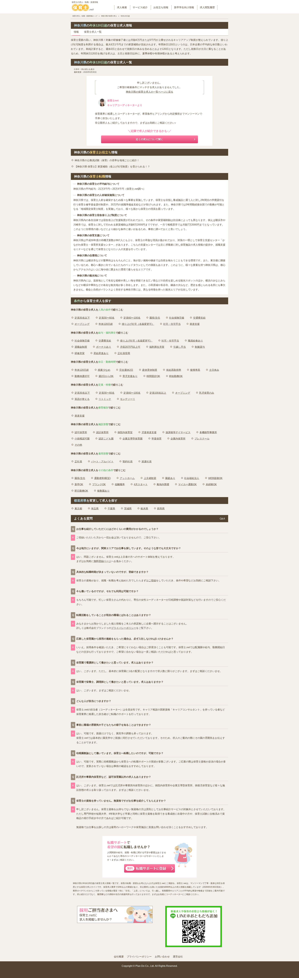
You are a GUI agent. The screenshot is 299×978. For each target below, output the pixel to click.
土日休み (214, 370)
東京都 (78, 508)
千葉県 (111, 508)
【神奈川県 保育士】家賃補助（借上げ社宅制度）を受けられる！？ (112, 166)
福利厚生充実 (156, 347)
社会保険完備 (176, 317)
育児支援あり (130, 376)
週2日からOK (106, 376)
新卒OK (79, 484)
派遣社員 (147, 461)
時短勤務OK (176, 376)
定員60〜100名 (131, 317)
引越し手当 (179, 347)
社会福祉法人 (191, 478)
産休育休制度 (149, 370)
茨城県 (128, 508)
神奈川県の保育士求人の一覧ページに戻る (149, 91)
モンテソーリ (127, 399)
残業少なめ (104, 370)
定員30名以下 (82, 317)
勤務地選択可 (82, 376)
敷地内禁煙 (163, 484)
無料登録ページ (102, 561)
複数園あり (103, 490)
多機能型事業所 (208, 432)
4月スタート (141, 484)
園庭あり (170, 478)
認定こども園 (106, 438)
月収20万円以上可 (130, 347)
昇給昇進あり (101, 353)
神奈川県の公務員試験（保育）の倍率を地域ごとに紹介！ (107, 160)
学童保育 (156, 438)
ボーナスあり (103, 347)
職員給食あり (195, 340)
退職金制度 (81, 347)
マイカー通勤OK (187, 484)
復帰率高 (195, 370)
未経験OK (211, 484)
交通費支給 (199, 317)
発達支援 (195, 324)
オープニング (82, 324)
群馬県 (161, 508)
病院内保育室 (125, 432)
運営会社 (178, 956)
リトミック (105, 399)
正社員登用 (124, 353)
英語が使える (82, 399)
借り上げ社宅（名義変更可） (138, 324)
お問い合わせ (162, 956)
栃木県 (144, 508)
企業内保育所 (178, 438)
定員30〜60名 (106, 317)
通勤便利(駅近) (102, 478)
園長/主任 (155, 317)
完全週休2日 (126, 370)
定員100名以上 (158, 393)
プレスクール (202, 438)
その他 (78, 445)
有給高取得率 (173, 370)
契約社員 (128, 461)
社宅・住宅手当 (172, 324)
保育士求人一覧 (93, 32)
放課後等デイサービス (178, 432)
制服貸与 (200, 347)
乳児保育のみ (206, 393)
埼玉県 (95, 508)
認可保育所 (81, 432)
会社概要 (119, 956)
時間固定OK (153, 376)
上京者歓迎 (150, 478)
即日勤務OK (81, 490)
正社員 (78, 461)
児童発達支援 (149, 432)
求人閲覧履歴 (207, 7)
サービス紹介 (140, 7)
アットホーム (127, 478)
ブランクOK (99, 484)
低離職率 (120, 484)
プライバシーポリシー (123, 628)
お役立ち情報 (160, 7)
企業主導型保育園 (132, 438)
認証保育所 (102, 432)
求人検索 (122, 7)
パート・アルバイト (102, 461)
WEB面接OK (215, 478)
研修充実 (80, 353)
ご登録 (152, 580)
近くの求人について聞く (149, 139)
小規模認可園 (82, 438)
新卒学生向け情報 (184, 7)
